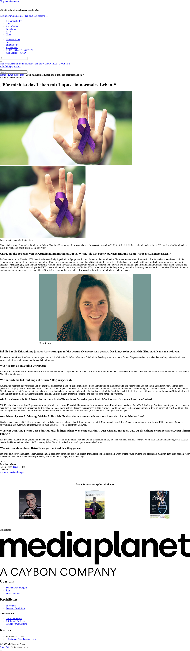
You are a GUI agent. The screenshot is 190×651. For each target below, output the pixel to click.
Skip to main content (9, 1)
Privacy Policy (5, 647)
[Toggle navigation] (47, 16)
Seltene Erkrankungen (22, 16)
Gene (8, 23)
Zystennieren (12, 47)
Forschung (11, 29)
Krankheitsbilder (14, 21)
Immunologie (12, 44)
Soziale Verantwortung (16, 624)
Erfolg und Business (15, 621)
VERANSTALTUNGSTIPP (19, 50)
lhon (8, 42)
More (8, 34)
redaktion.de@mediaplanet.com (21, 639)
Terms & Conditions (15, 608)
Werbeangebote (13, 593)
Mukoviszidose (13, 39)
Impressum (11, 605)
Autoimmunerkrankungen (12, 472)
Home (3, 75)
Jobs (8, 590)
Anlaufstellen (12, 26)
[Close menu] (1, 69)
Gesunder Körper (14, 618)
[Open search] (1, 61)
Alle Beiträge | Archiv (16, 53)
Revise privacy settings (19, 647)
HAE (8, 31)
